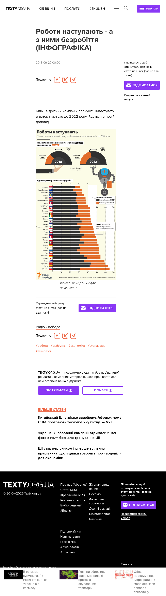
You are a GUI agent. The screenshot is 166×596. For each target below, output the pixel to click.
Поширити (43, 80)
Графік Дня (68, 542)
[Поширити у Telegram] (73, 80)
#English (66, 511)
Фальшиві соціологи (96, 501)
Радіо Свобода (48, 327)
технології (44, 351)
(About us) (80, 485)
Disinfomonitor (99, 514)
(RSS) (73, 490)
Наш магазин (70, 537)
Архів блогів (69, 547)
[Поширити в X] (65, 80)
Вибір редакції (71, 505)
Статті (64, 490)
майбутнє (59, 346)
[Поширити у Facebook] (57, 80)
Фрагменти (68, 495)
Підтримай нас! (71, 531)
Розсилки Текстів (72, 500)
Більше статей (52, 409)
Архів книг (68, 552)
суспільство (97, 346)
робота (43, 346)
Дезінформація (100, 509)
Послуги (95, 494)
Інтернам (95, 519)
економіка (77, 346)
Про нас (66, 485)
